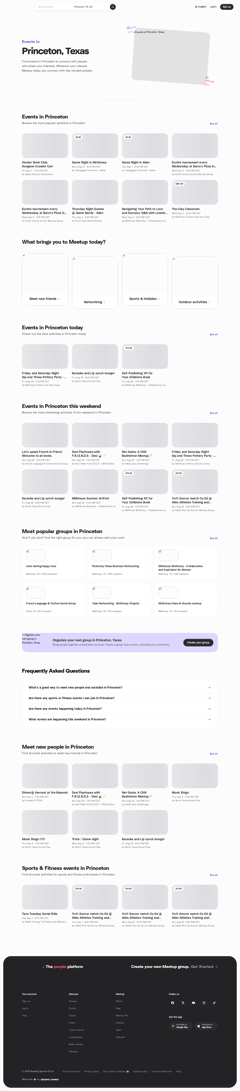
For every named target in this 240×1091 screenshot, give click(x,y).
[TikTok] (214, 1002)
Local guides (75, 1037)
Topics (72, 1016)
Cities (72, 1023)
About (119, 1001)
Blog (118, 1008)
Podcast (120, 1037)
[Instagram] (204, 1002)
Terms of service (71, 1071)
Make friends (76, 1044)
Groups (73, 1001)
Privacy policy (91, 1071)
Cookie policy (140, 1071)
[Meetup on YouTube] (193, 1002)
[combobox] (90, 6)
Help (24, 1016)
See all (214, 123)
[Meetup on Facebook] (172, 1002)
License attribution (162, 1071)
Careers (120, 1023)
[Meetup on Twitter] (183, 1002)
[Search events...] (113, 7)
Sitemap (73, 1051)
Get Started (202, 967)
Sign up (26, 1001)
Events (72, 1008)
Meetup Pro (122, 1016)
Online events (76, 1030)
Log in (25, 1008)
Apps (119, 1030)
